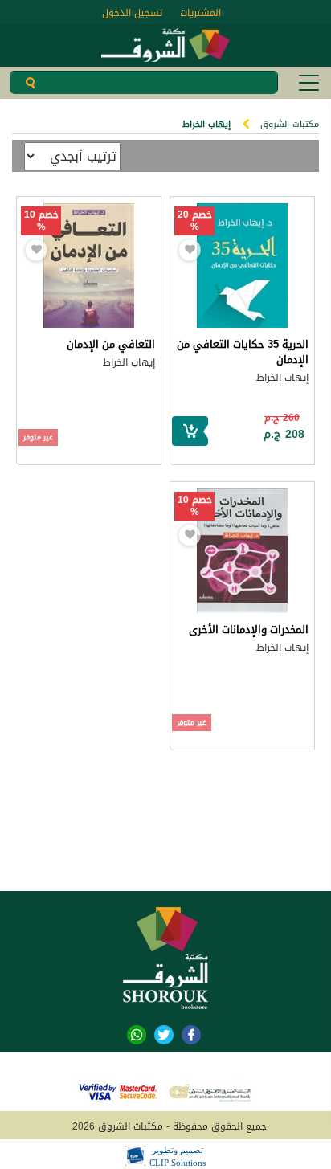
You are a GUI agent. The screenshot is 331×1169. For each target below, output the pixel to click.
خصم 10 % (41, 220)
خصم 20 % (195, 220)
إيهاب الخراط (282, 377)
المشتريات (200, 13)
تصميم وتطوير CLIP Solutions (177, 1156)
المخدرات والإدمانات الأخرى (249, 629)
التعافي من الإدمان (111, 344)
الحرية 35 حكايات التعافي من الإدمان (243, 352)
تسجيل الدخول (132, 13)
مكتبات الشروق (289, 124)
